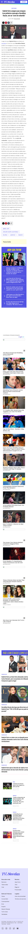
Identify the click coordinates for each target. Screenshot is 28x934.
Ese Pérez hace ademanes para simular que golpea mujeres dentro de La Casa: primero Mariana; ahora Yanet (18, 834)
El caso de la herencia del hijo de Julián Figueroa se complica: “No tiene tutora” (15, 303)
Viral (14, 782)
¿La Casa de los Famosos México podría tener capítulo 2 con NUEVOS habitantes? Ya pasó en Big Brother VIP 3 (15, 280)
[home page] (9, 2)
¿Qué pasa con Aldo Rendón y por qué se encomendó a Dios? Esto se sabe (15, 296)
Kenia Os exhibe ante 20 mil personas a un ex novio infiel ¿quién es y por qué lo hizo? (14, 288)
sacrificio (12, 235)
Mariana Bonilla (17, 18)
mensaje (3, 43)
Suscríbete (24, 1)
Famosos (4, 674)
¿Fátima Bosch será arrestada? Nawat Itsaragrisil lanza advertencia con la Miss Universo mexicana (18, 816)
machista (20, 235)
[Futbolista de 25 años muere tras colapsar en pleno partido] (7, 786)
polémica (5, 235)
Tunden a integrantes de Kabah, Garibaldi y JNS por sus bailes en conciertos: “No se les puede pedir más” (19, 800)
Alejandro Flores (16, 789)
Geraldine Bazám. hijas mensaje (10, 232)
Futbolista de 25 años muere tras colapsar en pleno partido (18, 785)
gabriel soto (6, 228)
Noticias (14, 8)
